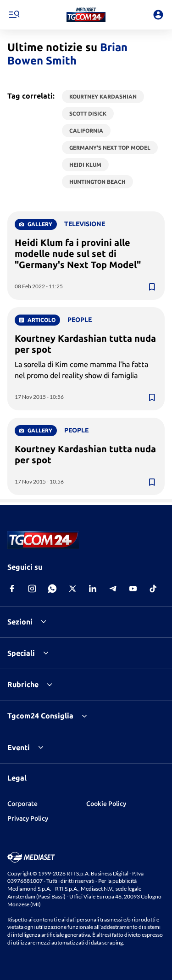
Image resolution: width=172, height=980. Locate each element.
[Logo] (86, 14)
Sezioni (20, 622)
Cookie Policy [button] (106, 803)
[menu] (13, 14)
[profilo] (158, 14)
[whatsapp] (52, 588)
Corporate (22, 803)
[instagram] (32, 588)
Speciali (21, 653)
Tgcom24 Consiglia (40, 716)
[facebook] (12, 588)
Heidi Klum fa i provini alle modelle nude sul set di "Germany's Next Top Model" (78, 253)
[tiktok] (153, 588)
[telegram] (112, 588)
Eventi (18, 747)
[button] (86, 14)
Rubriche (23, 684)
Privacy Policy (27, 818)
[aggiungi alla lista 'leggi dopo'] (151, 286)
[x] (72, 588)
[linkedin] (92, 588)
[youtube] (133, 588)
